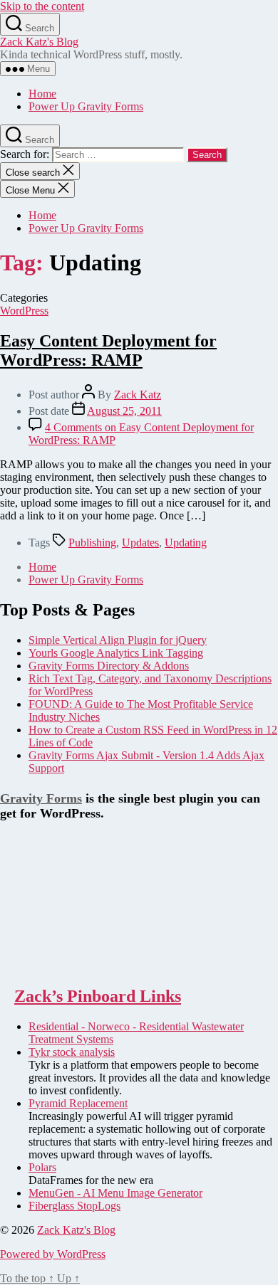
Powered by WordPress (52, 1254)
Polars (42, 1167)
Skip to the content (42, 6)
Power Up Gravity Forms (86, 106)
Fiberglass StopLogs (74, 1206)
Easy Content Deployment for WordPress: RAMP (108, 350)
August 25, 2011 (124, 411)
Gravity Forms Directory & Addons (109, 666)
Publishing (92, 542)
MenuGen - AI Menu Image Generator (115, 1193)
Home (42, 94)
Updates (140, 542)
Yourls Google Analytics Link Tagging (116, 653)
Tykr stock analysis (72, 1052)
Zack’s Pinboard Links (97, 996)
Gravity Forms (41, 798)
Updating (186, 542)
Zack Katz (137, 394)
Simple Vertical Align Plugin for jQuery (118, 640)
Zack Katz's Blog (39, 42)
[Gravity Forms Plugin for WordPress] (71, 966)
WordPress (24, 311)
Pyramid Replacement (78, 1103)
